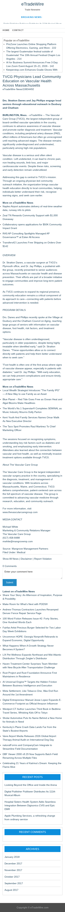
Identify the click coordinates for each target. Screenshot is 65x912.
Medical (21, 552)
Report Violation (43, 558)
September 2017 (14, 883)
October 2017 (12, 876)
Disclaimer (26, 558)
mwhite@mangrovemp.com (18, 541)
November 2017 (13, 870)
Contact (18, 30)
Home (6, 30)
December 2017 (13, 863)
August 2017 (11, 890)
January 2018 (12, 856)
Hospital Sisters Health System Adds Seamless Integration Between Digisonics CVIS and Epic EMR (30, 805)
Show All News (11, 558)
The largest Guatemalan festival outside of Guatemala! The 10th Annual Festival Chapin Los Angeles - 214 (33, 55)
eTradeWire (32, 4)
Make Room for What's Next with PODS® (25, 604)
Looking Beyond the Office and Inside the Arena (31, 785)
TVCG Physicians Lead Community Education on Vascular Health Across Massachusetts (32, 81)
